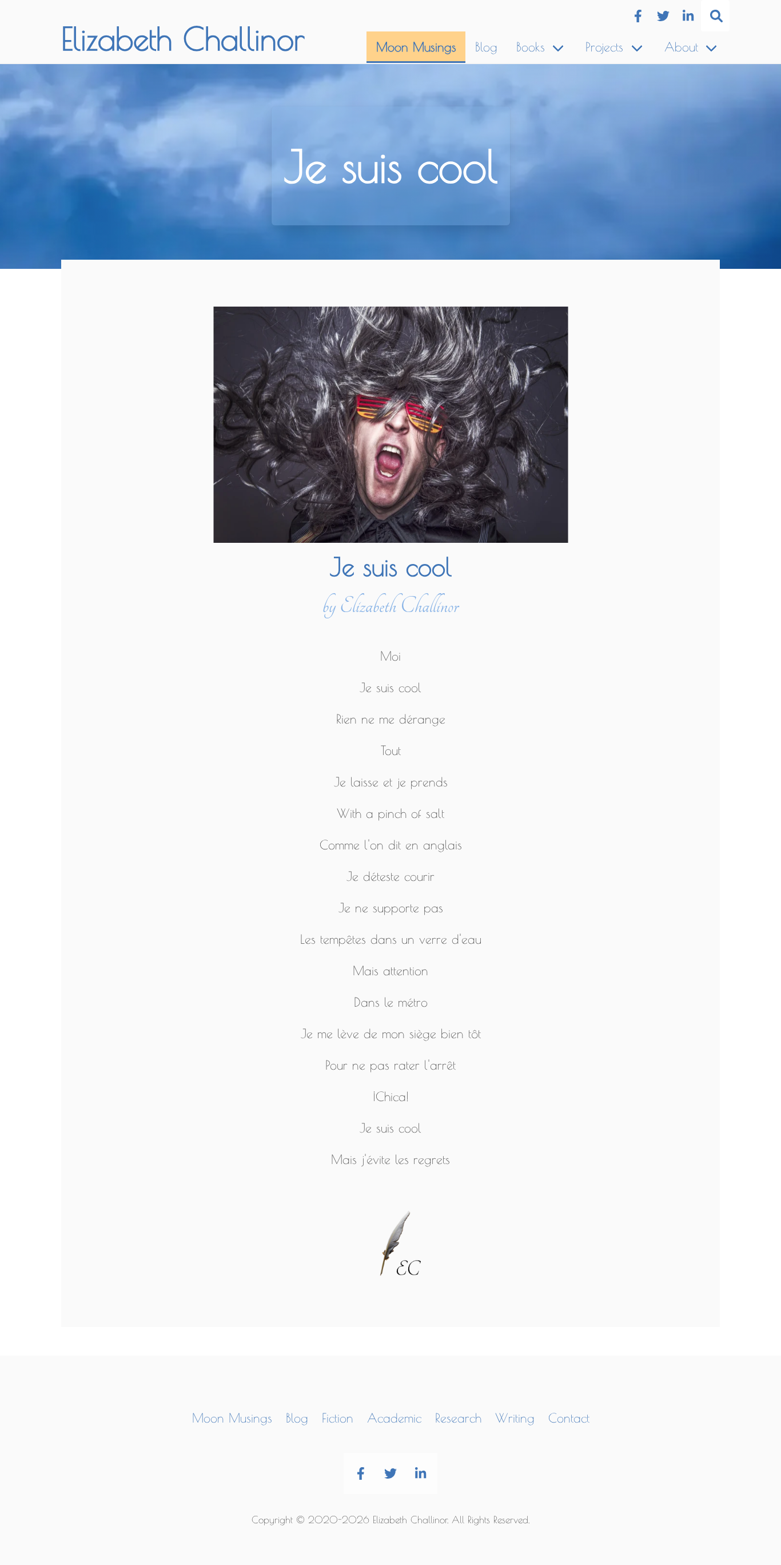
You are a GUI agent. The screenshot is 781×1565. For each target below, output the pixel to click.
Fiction (337, 1418)
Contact (568, 1418)
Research (458, 1418)
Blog (486, 46)
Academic (394, 1418)
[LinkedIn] (688, 16)
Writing (515, 1418)
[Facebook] (637, 16)
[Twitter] (663, 16)
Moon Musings (416, 46)
